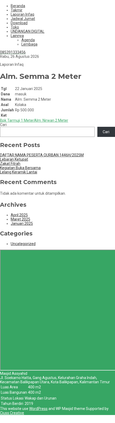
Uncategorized (23, 244)
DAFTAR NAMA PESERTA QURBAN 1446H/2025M (42, 155)
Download (19, 23)
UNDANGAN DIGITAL (27, 31)
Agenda (28, 40)
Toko (15, 27)
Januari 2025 (22, 223)
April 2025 (19, 215)
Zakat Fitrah (10, 163)
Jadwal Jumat (23, 19)
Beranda (18, 6)
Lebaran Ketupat (14, 159)
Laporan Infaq (22, 14)
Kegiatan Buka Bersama (20, 168)
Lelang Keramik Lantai (18, 172)
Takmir (16, 10)
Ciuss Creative (12, 413)
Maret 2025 (20, 219)
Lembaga (29, 44)
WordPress (38, 408)
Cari (3, 125)
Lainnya (17, 36)
